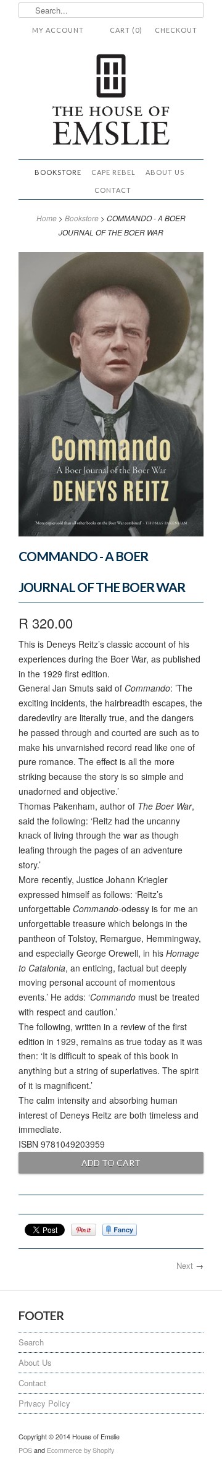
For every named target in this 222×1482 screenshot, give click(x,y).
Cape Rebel (113, 172)
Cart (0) (126, 30)
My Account (58, 30)
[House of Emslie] (111, 101)
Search (31, 1342)
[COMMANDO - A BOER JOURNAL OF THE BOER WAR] (111, 533)
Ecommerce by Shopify (80, 1450)
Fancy (119, 1230)
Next (184, 1265)
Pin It (83, 1230)
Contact (112, 190)
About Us (165, 172)
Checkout (176, 30)
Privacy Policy (44, 1403)
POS (25, 1450)
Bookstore (58, 172)
